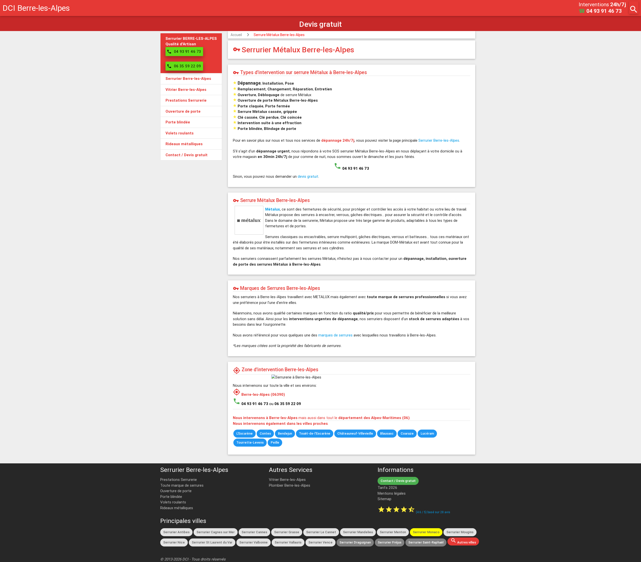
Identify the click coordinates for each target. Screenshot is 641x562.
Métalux (272, 209)
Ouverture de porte (176, 490)
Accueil (236, 35)
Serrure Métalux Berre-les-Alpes (279, 35)
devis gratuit (308, 176)
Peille (275, 442)
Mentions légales (392, 493)
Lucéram (427, 433)
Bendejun (285, 433)
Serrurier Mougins (459, 532)
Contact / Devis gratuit (398, 481)
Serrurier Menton (393, 532)
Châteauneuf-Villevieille (355, 433)
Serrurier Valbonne (253, 542)
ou (285, 403)
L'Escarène (244, 433)
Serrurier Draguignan (355, 542)
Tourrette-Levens (250, 442)
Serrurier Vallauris (288, 542)
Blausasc (387, 433)
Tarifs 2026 (387, 487)
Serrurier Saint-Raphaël (425, 542)
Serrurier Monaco (426, 532)
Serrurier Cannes (254, 532)
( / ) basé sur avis (433, 512)
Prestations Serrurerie (178, 479)
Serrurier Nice (174, 542)
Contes (265, 433)
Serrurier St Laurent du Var (212, 542)
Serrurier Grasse (286, 532)
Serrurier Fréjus (389, 542)
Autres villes (463, 540)
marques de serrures (335, 335)
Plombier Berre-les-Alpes (289, 485)
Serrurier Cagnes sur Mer (216, 532)
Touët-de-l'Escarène (314, 433)
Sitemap (384, 498)
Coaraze (407, 433)
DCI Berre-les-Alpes (36, 8)
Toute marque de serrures (182, 485)
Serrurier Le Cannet (321, 532)
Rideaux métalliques (176, 507)
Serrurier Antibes (176, 532)
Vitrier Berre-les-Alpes (287, 479)
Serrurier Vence (320, 542)
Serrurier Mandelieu (358, 532)
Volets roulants (173, 502)
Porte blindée (171, 496)
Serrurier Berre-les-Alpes (438, 140)
